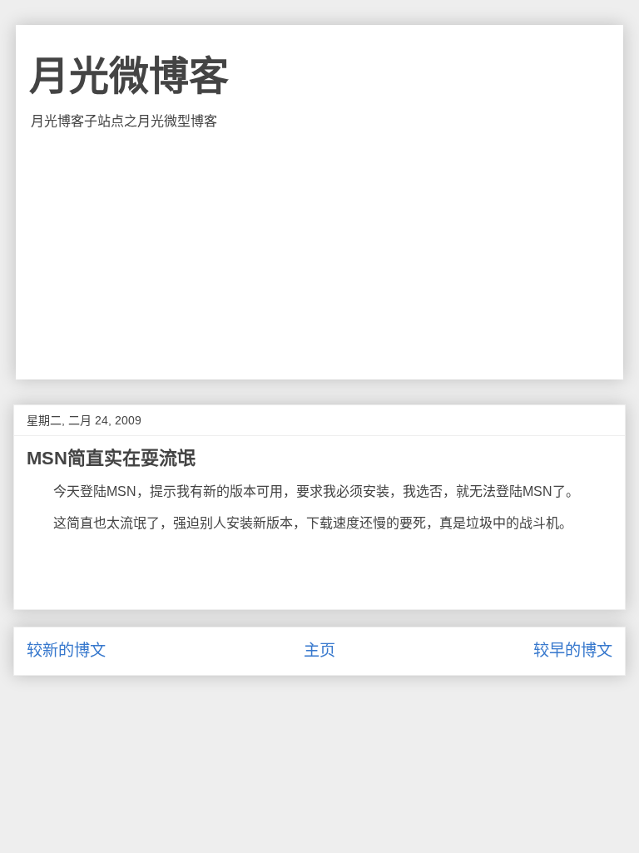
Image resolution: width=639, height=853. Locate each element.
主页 (319, 650)
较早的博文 (572, 650)
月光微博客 (129, 76)
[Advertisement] (319, 254)
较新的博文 (66, 650)
